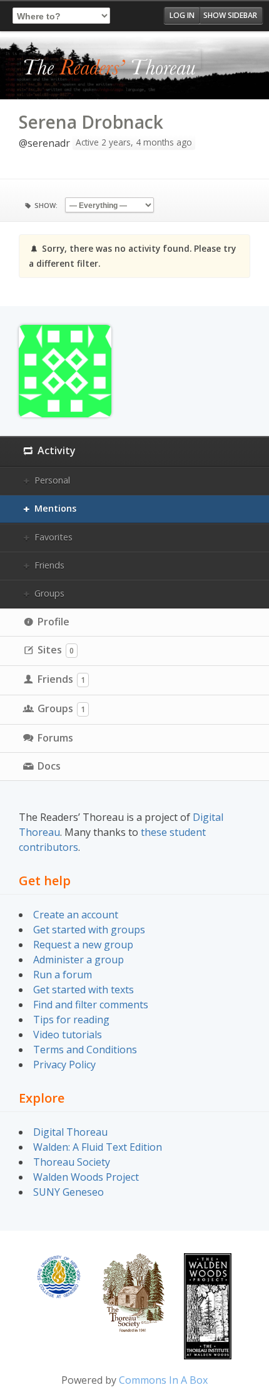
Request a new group (83, 944)
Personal (52, 480)
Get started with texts (83, 989)
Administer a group (78, 959)
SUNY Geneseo (68, 1192)
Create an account (75, 914)
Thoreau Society (71, 1162)
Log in (182, 15)
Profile (53, 621)
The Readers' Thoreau (110, 68)
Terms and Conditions (85, 1049)
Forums (55, 738)
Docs (49, 766)
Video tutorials (67, 1034)
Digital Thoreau (70, 1132)
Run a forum (62, 974)
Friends (49, 565)
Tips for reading (71, 1019)
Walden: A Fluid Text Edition (97, 1147)
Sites (56, 650)
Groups (49, 593)
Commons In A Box (163, 1380)
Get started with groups (89, 929)
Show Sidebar (230, 15)
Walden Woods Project (86, 1177)
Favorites (53, 537)
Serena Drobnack (91, 122)
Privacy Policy (64, 1064)
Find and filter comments (90, 1004)
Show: (46, 205)
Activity (57, 450)
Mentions (55, 508)
